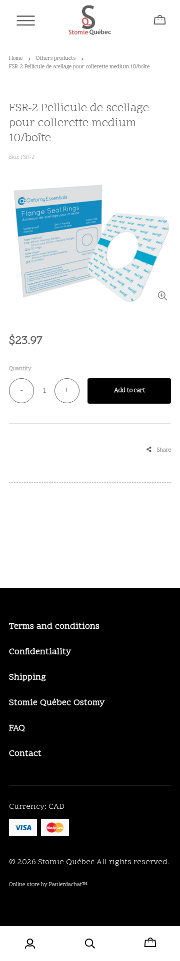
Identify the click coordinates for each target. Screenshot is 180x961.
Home (15, 58)
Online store (24, 885)
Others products (56, 58)
